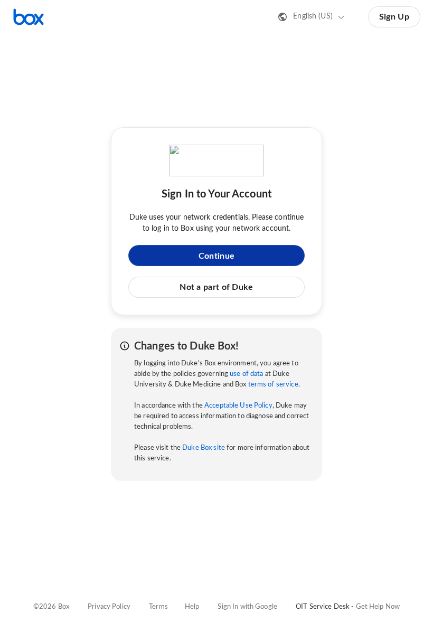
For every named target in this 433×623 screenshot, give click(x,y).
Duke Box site (203, 448)
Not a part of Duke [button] (216, 287)
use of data (246, 374)
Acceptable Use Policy (238, 405)
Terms (158, 606)
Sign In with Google (247, 606)
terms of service (273, 384)
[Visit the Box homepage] (28, 16)
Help (192, 606)
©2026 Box (51, 606)
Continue (216, 256)
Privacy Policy (109, 606)
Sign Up (394, 17)
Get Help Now (378, 606)
